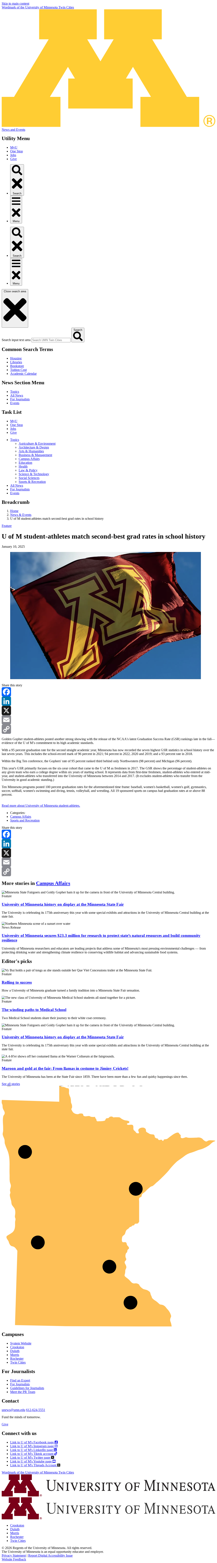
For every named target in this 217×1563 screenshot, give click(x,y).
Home (14, 511)
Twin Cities (18, 1362)
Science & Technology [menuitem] (34, 474)
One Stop (16, 151)
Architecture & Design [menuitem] (34, 447)
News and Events (13, 129)
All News (16, 395)
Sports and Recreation (25, 820)
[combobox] (51, 340)
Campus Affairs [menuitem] (29, 459)
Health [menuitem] (23, 466)
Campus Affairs (20, 816)
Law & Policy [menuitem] (28, 470)
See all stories (11, 1084)
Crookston (17, 1347)
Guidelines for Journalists (27, 1388)
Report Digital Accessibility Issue (50, 1555)
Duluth (14, 1351)
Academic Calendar (23, 373)
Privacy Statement (14, 1555)
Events (14, 403)
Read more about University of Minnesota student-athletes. (41, 805)
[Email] (108, 719)
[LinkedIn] (108, 701)
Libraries (16, 362)
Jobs (13, 155)
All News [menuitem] (16, 485)
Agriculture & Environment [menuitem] (37, 443)
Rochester (17, 1358)
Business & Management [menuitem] (35, 455)
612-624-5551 (35, 1410)
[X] (108, 710)
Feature (7, 526)
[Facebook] (108, 692)
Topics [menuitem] (14, 440)
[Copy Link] (108, 729)
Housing (16, 358)
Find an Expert (20, 1380)
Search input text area (16, 340)
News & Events (20, 515)
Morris (14, 1355)
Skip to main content (15, 3)
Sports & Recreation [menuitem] (32, 481)
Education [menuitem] (25, 462)
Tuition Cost (18, 370)
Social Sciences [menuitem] (29, 478)
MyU (13, 147)
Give (13, 159)
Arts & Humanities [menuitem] (31, 451)
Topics (14, 391)
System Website (20, 1343)
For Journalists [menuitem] (20, 489)
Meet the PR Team (22, 1392)
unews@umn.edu (13, 1410)
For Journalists (20, 399)
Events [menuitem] (14, 493)
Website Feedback (14, 1559)
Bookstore (17, 366)
